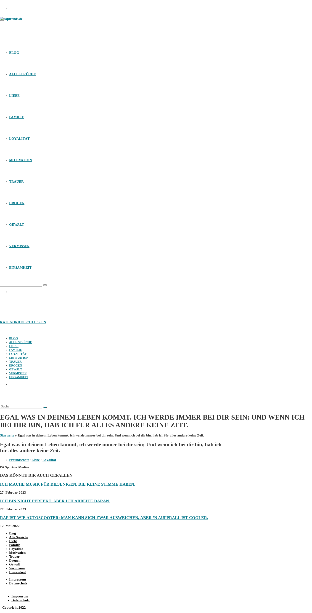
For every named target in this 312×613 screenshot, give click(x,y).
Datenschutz (18, 583)
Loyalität (18, 354)
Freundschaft (19, 460)
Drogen (15, 365)
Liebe (14, 346)
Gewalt (15, 369)
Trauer (15, 361)
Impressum (17, 579)
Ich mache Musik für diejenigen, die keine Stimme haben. (67, 484)
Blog (13, 338)
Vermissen (17, 373)
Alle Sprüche (20, 342)
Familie (15, 350)
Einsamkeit (18, 377)
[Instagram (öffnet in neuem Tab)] (15, 7)
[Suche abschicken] (45, 407)
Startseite (7, 435)
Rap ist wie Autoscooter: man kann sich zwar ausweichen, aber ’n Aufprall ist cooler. (104, 517)
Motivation (18, 357)
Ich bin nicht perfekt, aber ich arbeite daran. (55, 501)
